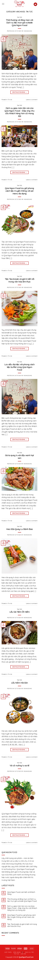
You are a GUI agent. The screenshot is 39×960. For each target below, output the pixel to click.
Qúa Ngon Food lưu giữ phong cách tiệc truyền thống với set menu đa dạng (19, 191)
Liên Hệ (23, 954)
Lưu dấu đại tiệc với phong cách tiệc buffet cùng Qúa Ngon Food (19, 367)
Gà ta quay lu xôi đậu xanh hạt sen (19, 456)
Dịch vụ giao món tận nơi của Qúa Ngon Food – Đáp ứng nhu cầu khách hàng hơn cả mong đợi (19, 112)
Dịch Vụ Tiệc (29, 952)
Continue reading (19, 92)
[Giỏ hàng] (35, 4)
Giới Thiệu (8, 952)
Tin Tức (16, 954)
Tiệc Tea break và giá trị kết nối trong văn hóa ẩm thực (19, 280)
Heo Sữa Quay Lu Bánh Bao (19, 529)
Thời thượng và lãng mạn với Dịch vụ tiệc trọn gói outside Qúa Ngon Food (19, 23)
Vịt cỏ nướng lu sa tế (19, 765)
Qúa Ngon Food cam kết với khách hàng (21, 893)
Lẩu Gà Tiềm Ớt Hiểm (20, 612)
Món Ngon (17, 952)
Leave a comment (31, 99)
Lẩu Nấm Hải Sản (19, 682)
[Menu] (3, 3)
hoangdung (28, 31)
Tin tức (19, 17)
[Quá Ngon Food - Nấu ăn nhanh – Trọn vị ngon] (20, 3)
